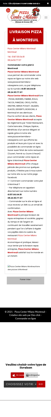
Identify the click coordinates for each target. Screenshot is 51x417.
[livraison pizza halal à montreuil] (23, 10)
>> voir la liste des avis (30, 3)
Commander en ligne (25, 318)
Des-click (35, 315)
